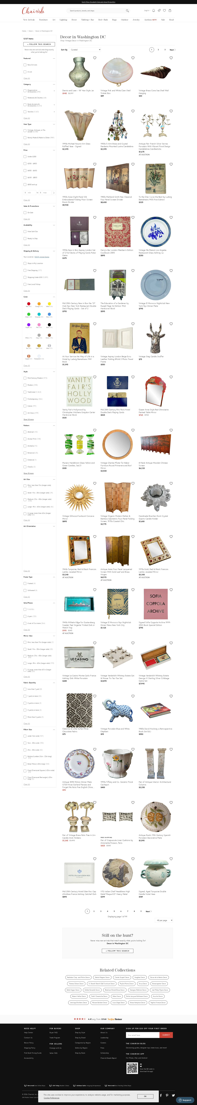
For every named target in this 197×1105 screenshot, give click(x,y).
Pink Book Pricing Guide (32, 1053)
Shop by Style (80, 1033)
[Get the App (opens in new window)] (132, 1068)
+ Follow (39, 44)
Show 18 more (29, 473)
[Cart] (170, 11)
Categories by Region (83, 1043)
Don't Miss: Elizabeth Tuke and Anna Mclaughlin (98, 2)
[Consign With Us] (159, 11)
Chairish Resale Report (109, 1058)
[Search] (127, 10)
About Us (104, 1033)
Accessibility (29, 1058)
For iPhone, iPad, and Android (136, 1058)
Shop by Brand (80, 1038)
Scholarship (105, 1053)
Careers (103, 1043)
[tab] (39, 64)
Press (102, 1048)
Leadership (105, 1038)
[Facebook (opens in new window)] (160, 1094)
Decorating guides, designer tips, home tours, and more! (146, 1048)
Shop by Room (80, 1053)
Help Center (28, 1033)
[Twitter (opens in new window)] (173, 1094)
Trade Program (55, 1038)
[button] (164, 11)
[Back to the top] (191, 1091)
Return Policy (29, 1043)
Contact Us (28, 1038)
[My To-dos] (153, 11)
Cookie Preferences (51, 1098)
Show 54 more (29, 419)
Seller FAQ (53, 1053)
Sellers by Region (81, 1048)
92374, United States (42, 257)
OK (145, 1096)
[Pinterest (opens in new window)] (167, 1094)
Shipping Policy (29, 1048)
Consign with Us (55, 1048)
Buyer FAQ (53, 1033)
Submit (166, 1035)
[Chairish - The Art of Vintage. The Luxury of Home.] (33, 11)
